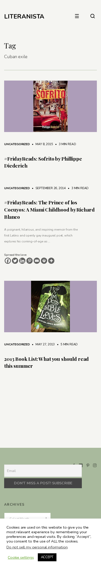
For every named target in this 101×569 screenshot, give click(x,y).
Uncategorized (17, 144)
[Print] (44, 261)
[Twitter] (15, 261)
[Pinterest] (29, 261)
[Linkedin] (22, 261)
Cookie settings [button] (21, 557)
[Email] (37, 261)
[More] (51, 261)
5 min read (66, 344)
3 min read (65, 144)
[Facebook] (8, 261)
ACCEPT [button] (47, 557)
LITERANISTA (24, 16)
